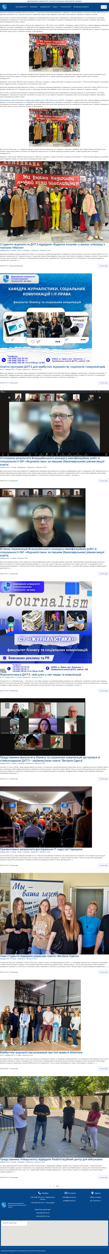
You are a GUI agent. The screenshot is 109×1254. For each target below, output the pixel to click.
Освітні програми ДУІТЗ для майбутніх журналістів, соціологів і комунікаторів (52, 366)
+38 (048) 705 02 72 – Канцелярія (42, 1203)
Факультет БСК (45, 250)
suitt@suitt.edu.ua (69, 1200)
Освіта (19, 250)
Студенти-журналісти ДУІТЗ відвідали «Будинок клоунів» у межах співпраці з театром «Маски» (52, 246)
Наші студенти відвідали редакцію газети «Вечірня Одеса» (39, 956)
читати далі (104, 266)
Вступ (2, 369)
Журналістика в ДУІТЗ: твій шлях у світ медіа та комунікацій (40, 674)
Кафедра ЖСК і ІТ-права (8, 250)
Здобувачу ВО (45, 7)
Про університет (21, 7)
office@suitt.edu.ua (69, 1197)
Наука (55, 7)
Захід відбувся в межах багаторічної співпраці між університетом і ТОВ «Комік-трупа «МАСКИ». (32, 25)
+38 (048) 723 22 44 (43, 1216)
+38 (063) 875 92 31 (42, 1213)
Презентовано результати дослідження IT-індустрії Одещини (41, 849)
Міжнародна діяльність (81, 7)
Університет (35, 250)
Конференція (21, 467)
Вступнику (33, 7)
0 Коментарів (13, 383)
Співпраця (26, 250)
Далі (57, 1186)
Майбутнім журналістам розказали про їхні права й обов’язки (41, 1052)
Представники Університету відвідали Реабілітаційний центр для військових (51, 1159)
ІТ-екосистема (65, 7)
